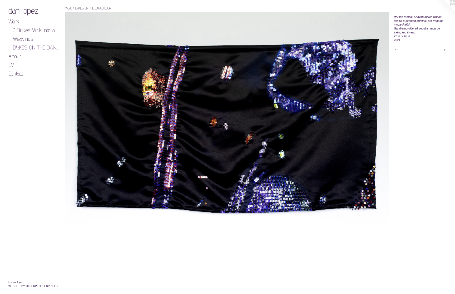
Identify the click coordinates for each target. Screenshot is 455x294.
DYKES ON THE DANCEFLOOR (37, 47)
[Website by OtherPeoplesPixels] (444, 10)
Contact (15, 73)
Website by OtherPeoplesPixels (33, 286)
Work (13, 21)
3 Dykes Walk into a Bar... (37, 30)
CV (11, 64)
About (14, 56)
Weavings (23, 38)
